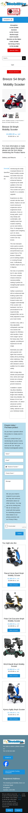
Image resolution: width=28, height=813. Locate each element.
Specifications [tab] (6, 172)
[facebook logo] (6, 761)
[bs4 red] (14, 100)
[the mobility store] (14, 2)
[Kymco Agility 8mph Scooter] (14, 693)
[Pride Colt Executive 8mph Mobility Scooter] (14, 602)
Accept (9, 810)
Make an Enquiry (14, 584)
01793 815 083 (10, 751)
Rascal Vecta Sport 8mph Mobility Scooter (14, 574)
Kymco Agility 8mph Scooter (14, 709)
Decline (18, 810)
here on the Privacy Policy (20, 796)
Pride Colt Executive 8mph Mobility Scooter (14, 620)
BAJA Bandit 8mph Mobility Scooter (14, 665)
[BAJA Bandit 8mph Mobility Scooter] (14, 648)
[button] (14, 157)
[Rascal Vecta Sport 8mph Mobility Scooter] (14, 557)
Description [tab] (6, 168)
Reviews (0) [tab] (6, 177)
